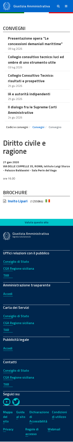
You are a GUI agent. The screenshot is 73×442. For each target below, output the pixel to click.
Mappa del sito (8, 417)
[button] (58, 6)
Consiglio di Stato (16, 261)
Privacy (8, 429)
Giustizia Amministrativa (31, 6)
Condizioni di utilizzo (59, 414)
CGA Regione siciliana (18, 268)
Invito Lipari (17, 201)
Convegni (38, 127)
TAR (6, 275)
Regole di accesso (32, 431)
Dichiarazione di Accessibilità (39, 417)
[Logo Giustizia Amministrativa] (6, 6)
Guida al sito (20, 414)
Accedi (7, 293)
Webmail (54, 429)
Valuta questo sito (36, 222)
